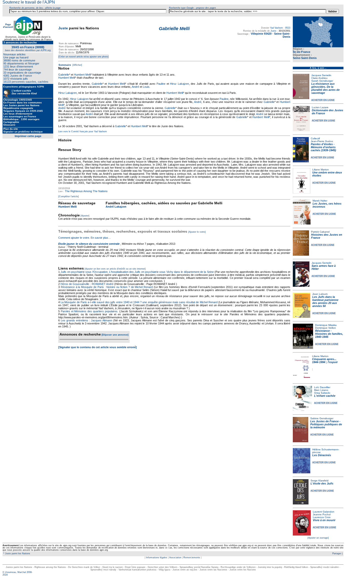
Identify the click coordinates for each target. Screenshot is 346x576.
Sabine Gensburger (321, 418)
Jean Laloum (320, 294)
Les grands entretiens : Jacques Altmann (86, 320)
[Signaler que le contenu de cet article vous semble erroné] (97, 347)
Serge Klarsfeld (320, 480)
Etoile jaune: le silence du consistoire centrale (89, 243)
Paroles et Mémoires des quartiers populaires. (89, 311)
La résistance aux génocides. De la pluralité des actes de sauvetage (325, 88)
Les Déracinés (321, 455)
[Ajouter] (85, 215)
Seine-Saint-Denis (305, 57)
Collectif (315, 138)
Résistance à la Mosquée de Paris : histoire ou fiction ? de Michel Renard (107, 287)
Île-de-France (301, 51)
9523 (287, 28)
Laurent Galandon (323, 511)
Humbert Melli (82, 74)
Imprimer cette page (28, 136)
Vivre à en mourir (324, 520)
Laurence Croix (322, 517)
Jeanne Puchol (322, 514)
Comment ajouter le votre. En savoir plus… (84, 237)
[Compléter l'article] (68, 196)
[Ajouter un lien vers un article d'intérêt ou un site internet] (115, 269)
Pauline (161, 83)
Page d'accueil (8, 25)
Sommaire (65, 64)
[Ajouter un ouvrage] (318, 538)
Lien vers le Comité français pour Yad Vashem (82, 131)
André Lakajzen (116, 206)
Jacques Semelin (321, 75)
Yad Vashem (276, 28)
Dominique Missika (326, 325)
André (135, 86)
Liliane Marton (320, 169)
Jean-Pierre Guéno (322, 141)
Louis (146, 86)
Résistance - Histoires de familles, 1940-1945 (329, 333)
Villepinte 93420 (261, 33)
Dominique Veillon (325, 327)
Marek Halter (320, 200)
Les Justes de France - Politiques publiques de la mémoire (326, 424)
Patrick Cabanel (320, 231)
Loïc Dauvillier (322, 387)
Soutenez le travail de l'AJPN (29, 2)
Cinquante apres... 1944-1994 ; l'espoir (325, 361)
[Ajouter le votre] (197, 232)
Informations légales (156, 557)
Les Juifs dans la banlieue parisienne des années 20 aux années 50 (325, 301)
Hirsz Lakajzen (179, 83)
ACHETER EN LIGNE (323, 100)
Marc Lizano (321, 390)
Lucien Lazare (320, 107)
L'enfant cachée (324, 395)
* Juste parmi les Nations (16, 553)
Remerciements (191, 557)
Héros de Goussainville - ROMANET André (87, 283)
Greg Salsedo (322, 392)
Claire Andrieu (319, 78)
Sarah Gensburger (322, 80)
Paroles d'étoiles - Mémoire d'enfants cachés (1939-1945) (323, 147)
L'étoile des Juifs (322, 483)
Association (175, 557)
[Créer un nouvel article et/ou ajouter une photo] (83, 56)
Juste (63, 28)
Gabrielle (63, 74)
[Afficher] (77, 65)
